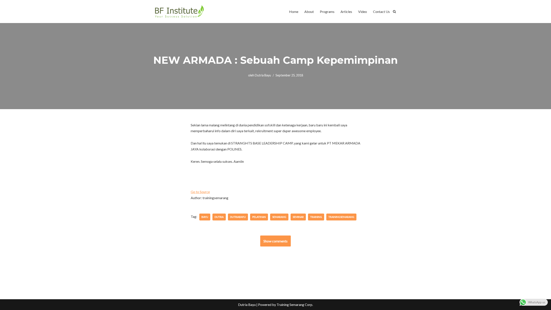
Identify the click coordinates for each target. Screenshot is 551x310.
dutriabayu (238, 217)
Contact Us (381, 11)
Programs (327, 11)
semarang (279, 217)
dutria (219, 217)
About (309, 11)
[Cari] (394, 11)
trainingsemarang (341, 217)
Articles (346, 11)
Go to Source (200, 192)
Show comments (275, 241)
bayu (204, 217)
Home (293, 11)
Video (362, 11)
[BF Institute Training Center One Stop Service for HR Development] (179, 11)
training (316, 217)
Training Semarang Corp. (295, 304)
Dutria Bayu (263, 75)
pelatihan (259, 217)
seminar (298, 217)
